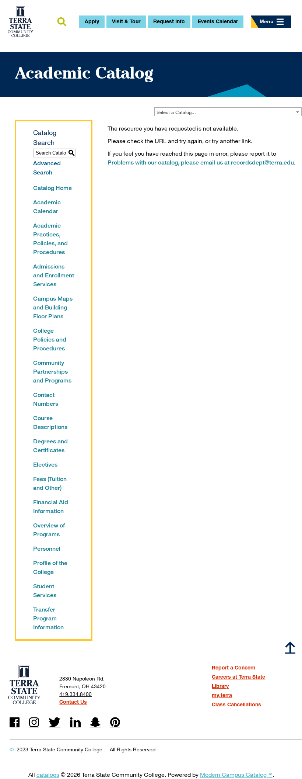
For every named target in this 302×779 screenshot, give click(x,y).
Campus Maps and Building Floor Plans (53, 307)
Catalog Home (52, 187)
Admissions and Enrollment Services (53, 275)
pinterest (115, 722)
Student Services (44, 591)
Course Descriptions (50, 422)
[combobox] (228, 111)
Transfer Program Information (48, 618)
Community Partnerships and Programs (52, 371)
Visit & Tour (126, 21)
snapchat (95, 722)
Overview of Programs (49, 530)
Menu (267, 21)
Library (220, 686)
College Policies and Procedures (49, 339)
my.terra (222, 695)
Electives (45, 464)
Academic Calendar (47, 207)
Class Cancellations (236, 704)
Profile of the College (50, 567)
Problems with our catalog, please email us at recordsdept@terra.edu (201, 162)
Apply (92, 21)
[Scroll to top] (290, 647)
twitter (54, 722)
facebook (15, 722)
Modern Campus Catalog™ (236, 774)
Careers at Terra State (238, 677)
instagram (34, 722)
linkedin (75, 722)
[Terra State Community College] (20, 21)
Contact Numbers (45, 399)
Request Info (169, 21)
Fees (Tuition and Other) (50, 483)
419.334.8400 (75, 694)
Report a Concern (233, 667)
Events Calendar (218, 21)
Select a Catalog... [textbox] (176, 112)
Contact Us (73, 702)
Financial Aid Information (50, 507)
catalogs (47, 774)
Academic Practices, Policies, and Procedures (50, 239)
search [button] (61, 22)
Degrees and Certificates (50, 446)
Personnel (46, 548)
